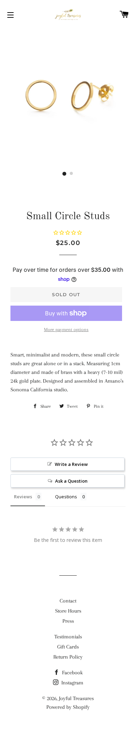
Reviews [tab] (23, 496)
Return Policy (68, 657)
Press (68, 621)
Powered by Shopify (68, 707)
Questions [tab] (66, 496)
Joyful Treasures (76, 698)
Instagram (71, 683)
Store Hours (68, 611)
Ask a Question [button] (71, 481)
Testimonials (68, 637)
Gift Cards (68, 647)
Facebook (72, 672)
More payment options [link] (66, 329)
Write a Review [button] (71, 464)
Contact (68, 601)
